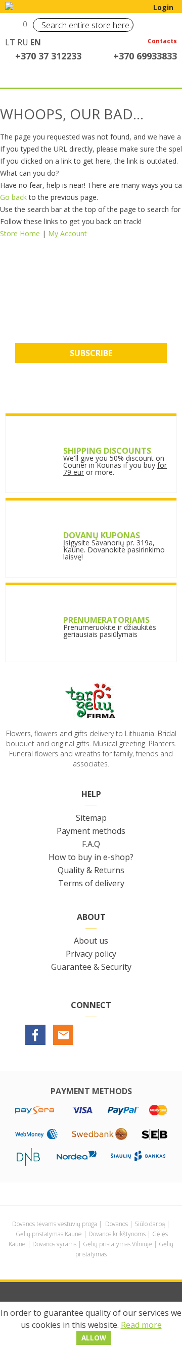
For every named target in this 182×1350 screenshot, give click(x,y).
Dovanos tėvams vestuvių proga (54, 1224)
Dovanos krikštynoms (117, 1234)
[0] (14, 28)
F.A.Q (91, 843)
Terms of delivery (91, 883)
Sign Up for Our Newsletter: (91, 303)
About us (91, 940)
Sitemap (91, 817)
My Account (67, 233)
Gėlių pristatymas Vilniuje (117, 1244)
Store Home (20, 233)
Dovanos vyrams (54, 1244)
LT (10, 42)
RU (22, 42)
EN (35, 42)
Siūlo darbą (149, 1224)
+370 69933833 (145, 56)
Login (163, 7)
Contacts (162, 41)
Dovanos (116, 1224)
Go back (13, 197)
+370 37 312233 (48, 56)
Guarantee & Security (91, 966)
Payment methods (91, 830)
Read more (141, 1324)
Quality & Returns (91, 870)
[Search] (123, 25)
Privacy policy (91, 953)
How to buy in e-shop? (91, 857)
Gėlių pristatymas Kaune (49, 1234)
